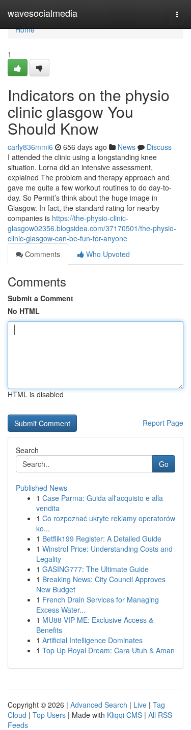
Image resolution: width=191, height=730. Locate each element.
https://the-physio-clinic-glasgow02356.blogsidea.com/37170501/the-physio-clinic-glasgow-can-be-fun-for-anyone (92, 228)
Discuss (159, 147)
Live (140, 705)
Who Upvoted (107, 254)
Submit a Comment (40, 298)
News (126, 147)
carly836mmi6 (30, 147)
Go (164, 464)
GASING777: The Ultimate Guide (95, 569)
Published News (41, 488)
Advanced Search (98, 705)
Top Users (49, 715)
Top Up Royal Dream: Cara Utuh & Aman (108, 650)
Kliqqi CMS (124, 715)
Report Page (163, 423)
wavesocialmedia (42, 12)
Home (25, 29)
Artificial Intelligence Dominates (92, 640)
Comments (41, 254)
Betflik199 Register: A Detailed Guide (101, 538)
